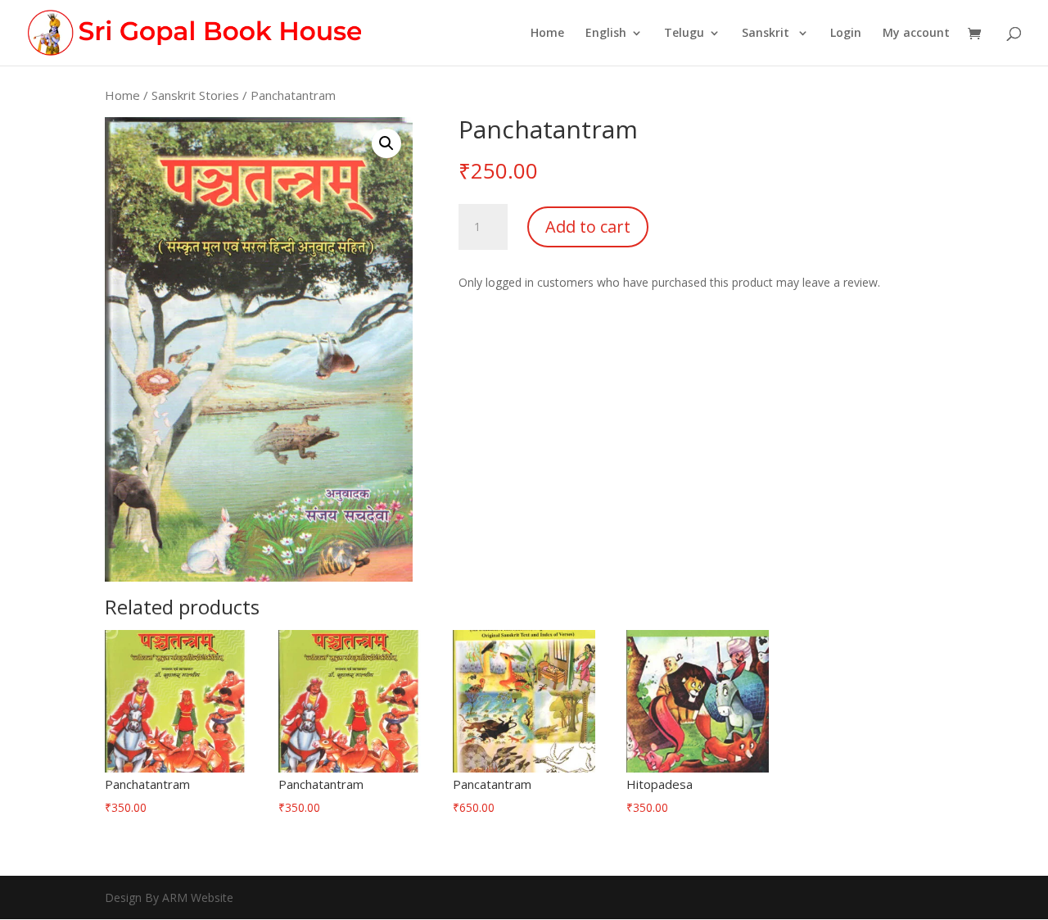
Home (547, 33)
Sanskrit (767, 33)
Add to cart (587, 226)
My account (916, 33)
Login (845, 33)
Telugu (684, 33)
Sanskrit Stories (195, 95)
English (605, 33)
